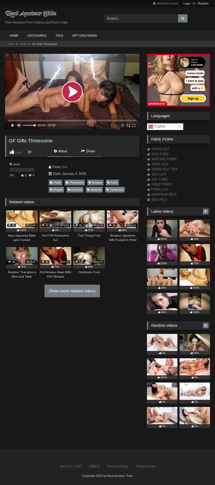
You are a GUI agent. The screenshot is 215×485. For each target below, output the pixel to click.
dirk (64, 167)
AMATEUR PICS (164, 194)
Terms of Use (145, 466)
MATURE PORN (164, 159)
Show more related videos (72, 291)
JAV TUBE (159, 179)
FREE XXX (160, 164)
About (62, 151)
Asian (23, 44)
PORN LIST (160, 149)
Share (90, 151)
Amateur (97, 182)
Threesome (77, 182)
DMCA (94, 466)
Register (203, 3)
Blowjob (58, 189)
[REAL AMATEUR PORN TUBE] (48, 15)
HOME (14, 35)
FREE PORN (161, 184)
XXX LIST (158, 174)
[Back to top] (202, 472)
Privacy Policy (117, 466)
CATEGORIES (37, 35)
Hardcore (95, 189)
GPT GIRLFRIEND (84, 35)
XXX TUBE (160, 154)
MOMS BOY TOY (164, 169)
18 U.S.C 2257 (71, 466)
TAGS (59, 35)
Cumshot (76, 189)
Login (187, 3)
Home (11, 44)
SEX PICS (159, 199)
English (159, 126)
